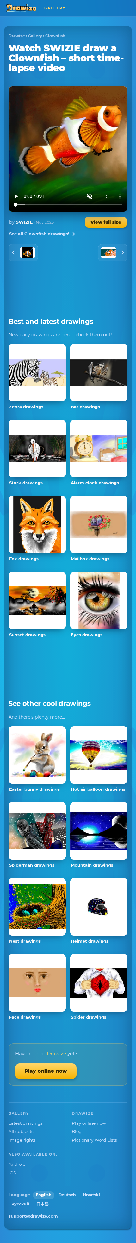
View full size (105, 222)
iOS (12, 1172)
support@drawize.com (33, 1216)
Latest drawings (26, 1123)
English (44, 1194)
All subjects (21, 1131)
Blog (77, 1131)
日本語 (42, 1204)
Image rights (22, 1140)
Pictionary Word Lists (94, 1140)
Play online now (46, 1071)
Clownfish (55, 35)
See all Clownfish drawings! (39, 233)
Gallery (35, 35)
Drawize (17, 35)
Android (17, 1164)
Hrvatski (91, 1194)
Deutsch (67, 1194)
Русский (20, 1204)
